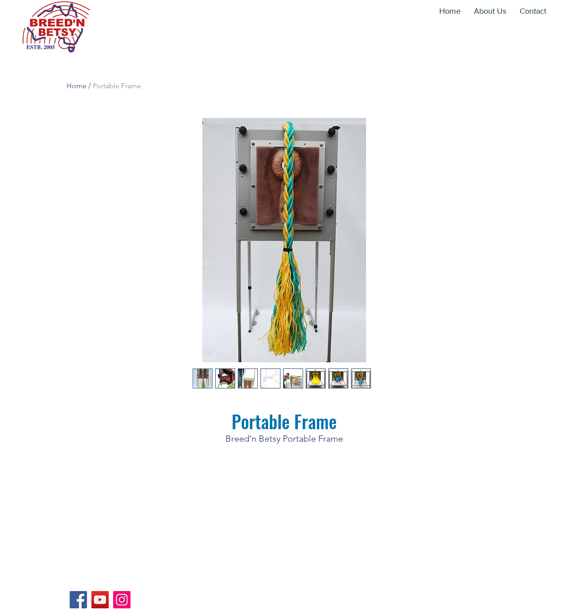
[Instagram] (121, 599)
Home (77, 86)
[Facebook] (78, 599)
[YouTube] (100, 599)
